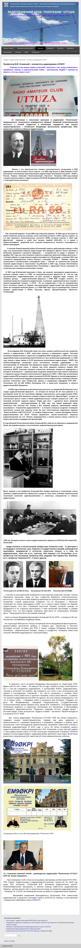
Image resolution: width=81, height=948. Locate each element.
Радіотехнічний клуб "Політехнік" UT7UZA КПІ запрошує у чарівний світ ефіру (29, 931)
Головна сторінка (8, 48)
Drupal (13, 941)
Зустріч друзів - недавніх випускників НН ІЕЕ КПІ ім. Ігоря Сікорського (27, 920)
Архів (26, 52)
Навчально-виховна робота (25, 48)
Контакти (18, 52)
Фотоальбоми (7, 52)
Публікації (40, 48)
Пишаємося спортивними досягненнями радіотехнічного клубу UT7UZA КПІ (28, 926)
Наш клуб (60, 48)
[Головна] (40, 44)
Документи (50, 48)
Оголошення (35, 52)
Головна (5, 60)
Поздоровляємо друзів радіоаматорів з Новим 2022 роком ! (23, 929)
